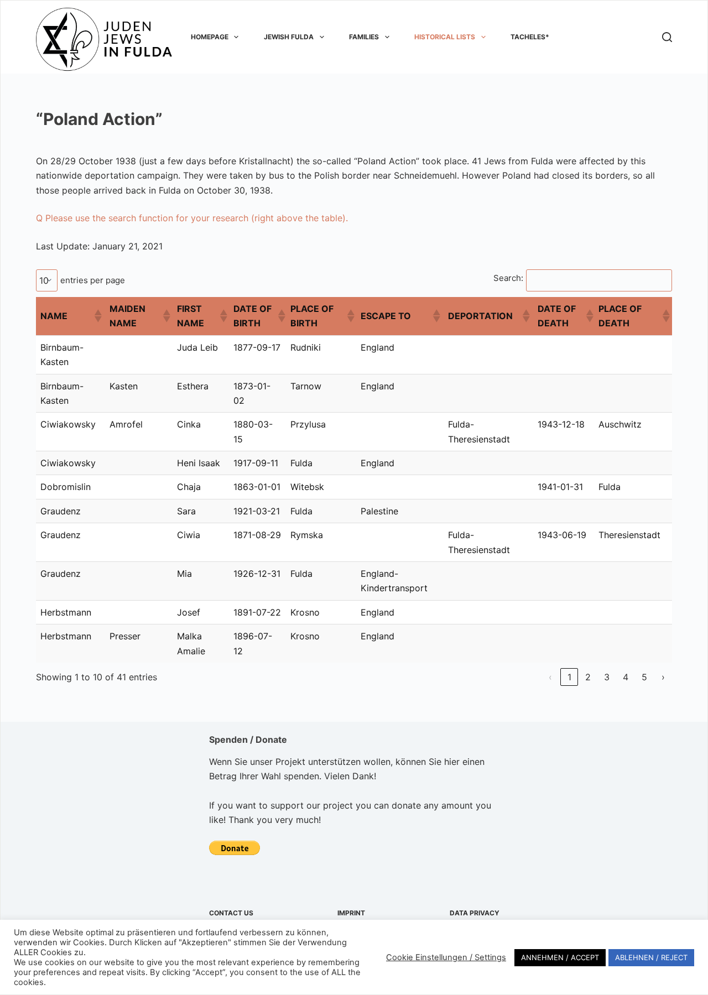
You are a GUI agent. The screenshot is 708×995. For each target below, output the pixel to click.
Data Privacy (474, 913)
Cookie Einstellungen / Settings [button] (446, 957)
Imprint (351, 913)
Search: (508, 278)
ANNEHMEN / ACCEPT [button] (560, 957)
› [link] (663, 677)
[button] (97, 315)
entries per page (92, 280)
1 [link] (569, 677)
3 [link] (607, 677)
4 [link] (625, 677)
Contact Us (231, 913)
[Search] (667, 37)
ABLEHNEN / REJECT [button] (651, 957)
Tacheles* (530, 37)
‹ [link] (550, 677)
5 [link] (644, 677)
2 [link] (588, 677)
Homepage (209, 37)
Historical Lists (444, 37)
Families (364, 37)
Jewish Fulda (289, 37)
